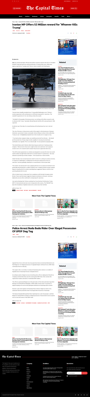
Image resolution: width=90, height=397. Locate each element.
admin (29, 33)
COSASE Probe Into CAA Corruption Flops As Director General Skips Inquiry (66, 94)
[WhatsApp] (76, 33)
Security (60, 66)
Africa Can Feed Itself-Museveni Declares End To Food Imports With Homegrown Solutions (22, 212)
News (16, 21)
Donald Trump (19, 190)
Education (60, 104)
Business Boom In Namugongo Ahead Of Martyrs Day (43, 211)
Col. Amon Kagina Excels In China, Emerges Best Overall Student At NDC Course (66, 69)
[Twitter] (18, 1)
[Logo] (45, 8)
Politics (18, 30)
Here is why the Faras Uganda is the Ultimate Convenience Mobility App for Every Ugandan (67, 212)
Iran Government (33, 190)
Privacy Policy (80, 375)
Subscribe (84, 373)
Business (37, 209)
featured (26, 190)
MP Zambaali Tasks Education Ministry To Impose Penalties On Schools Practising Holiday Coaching (66, 108)
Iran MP (39, 190)
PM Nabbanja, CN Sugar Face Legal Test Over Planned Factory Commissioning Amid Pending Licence (66, 81)
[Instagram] (14, 1)
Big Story (60, 77)
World (22, 30)
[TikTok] (16, 1)
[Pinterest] (73, 33)
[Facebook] (12, 1)
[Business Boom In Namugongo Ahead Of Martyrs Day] (45, 203)
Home (13, 21)
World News (27, 30)
